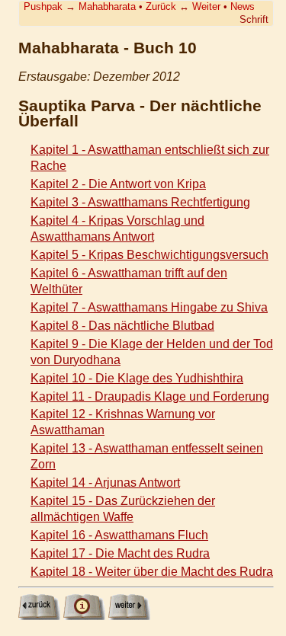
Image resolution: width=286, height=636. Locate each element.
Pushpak (43, 6)
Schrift (253, 19)
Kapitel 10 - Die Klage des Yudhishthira (137, 378)
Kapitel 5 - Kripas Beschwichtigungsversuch (149, 254)
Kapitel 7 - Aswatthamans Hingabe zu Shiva (149, 307)
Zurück (161, 6)
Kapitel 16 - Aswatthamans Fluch (119, 535)
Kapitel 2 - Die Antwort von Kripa (118, 183)
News (242, 6)
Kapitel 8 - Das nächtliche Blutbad (122, 325)
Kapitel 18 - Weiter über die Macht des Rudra (152, 571)
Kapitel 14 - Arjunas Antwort (105, 482)
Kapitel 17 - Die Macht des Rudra (120, 553)
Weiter (206, 6)
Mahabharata (107, 6)
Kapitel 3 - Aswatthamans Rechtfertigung (140, 202)
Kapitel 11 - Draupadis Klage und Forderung (150, 396)
